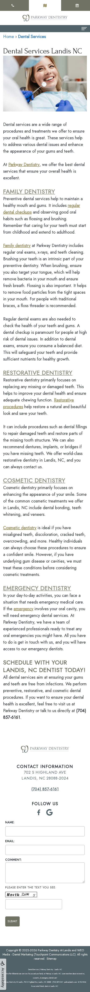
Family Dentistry (29, 191)
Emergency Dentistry (37, 588)
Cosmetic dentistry (19, 528)
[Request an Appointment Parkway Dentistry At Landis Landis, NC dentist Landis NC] (77, 5)
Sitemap (51, 959)
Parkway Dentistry (24, 165)
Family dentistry (17, 246)
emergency (23, 609)
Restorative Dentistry (37, 372)
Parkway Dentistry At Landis (54, 950)
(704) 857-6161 (45, 789)
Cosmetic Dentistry (34, 480)
